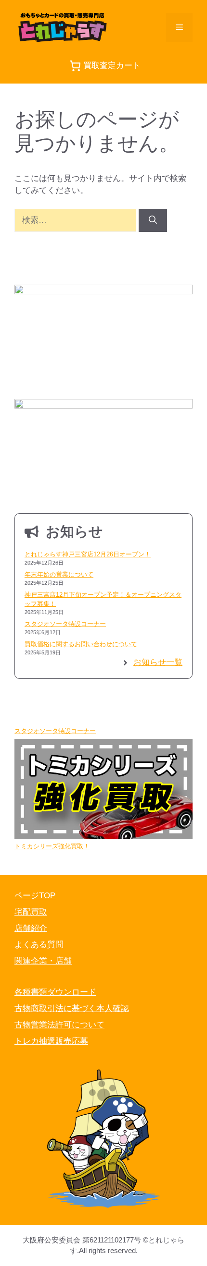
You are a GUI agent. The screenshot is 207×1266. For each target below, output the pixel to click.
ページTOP (34, 895)
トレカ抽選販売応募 (51, 1041)
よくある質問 (39, 944)
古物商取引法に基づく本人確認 (71, 1008)
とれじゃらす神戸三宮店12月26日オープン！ (88, 554)
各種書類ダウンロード (55, 992)
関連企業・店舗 (43, 960)
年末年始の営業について (59, 574)
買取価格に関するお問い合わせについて (81, 644)
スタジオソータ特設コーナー (65, 623)
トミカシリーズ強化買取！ (52, 846)
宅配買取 (30, 911)
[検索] (153, 220)
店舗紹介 (30, 928)
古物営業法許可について (59, 1024)
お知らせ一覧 (157, 662)
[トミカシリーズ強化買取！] (103, 790)
